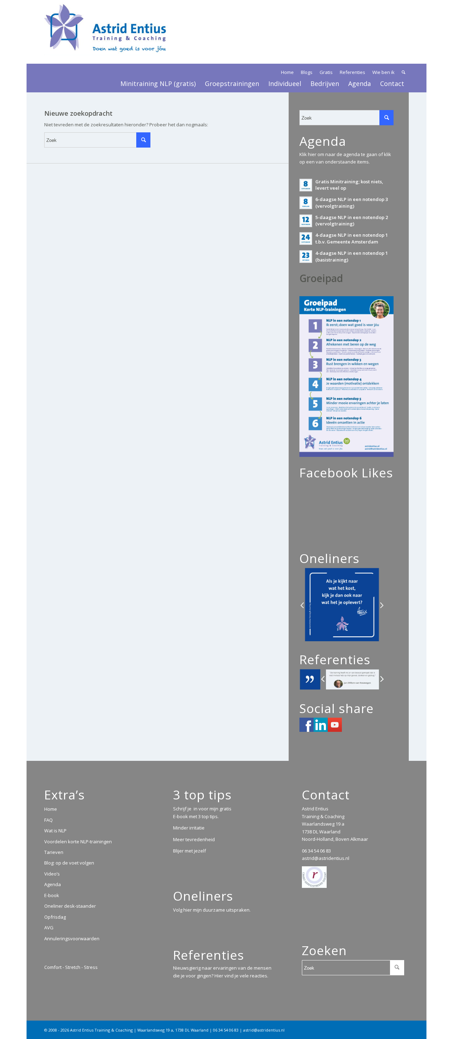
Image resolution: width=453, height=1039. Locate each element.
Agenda (52, 884)
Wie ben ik (383, 72)
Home (287, 72)
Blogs (306, 72)
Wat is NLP (55, 830)
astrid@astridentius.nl (325, 858)
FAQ (48, 820)
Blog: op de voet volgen (69, 863)
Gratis (326, 72)
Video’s (52, 874)
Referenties (352, 72)
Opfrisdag (55, 917)
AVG (48, 927)
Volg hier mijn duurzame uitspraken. (212, 910)
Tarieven (53, 852)
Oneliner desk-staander (70, 906)
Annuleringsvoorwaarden (71, 938)
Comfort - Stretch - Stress (71, 967)
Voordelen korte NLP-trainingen (78, 841)
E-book (51, 895)
